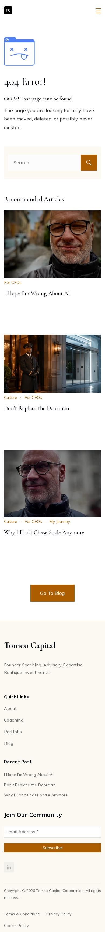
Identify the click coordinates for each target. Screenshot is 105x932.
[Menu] (98, 11)
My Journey (59, 521)
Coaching (13, 720)
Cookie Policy (16, 925)
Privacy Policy (58, 913)
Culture (10, 397)
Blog (8, 743)
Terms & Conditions (22, 913)
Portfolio (13, 731)
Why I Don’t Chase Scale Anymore (44, 532)
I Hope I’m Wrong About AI (37, 293)
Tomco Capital (34, 10)
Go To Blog (52, 593)
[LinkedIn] (9, 867)
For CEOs (13, 282)
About (10, 708)
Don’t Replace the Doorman (36, 408)
